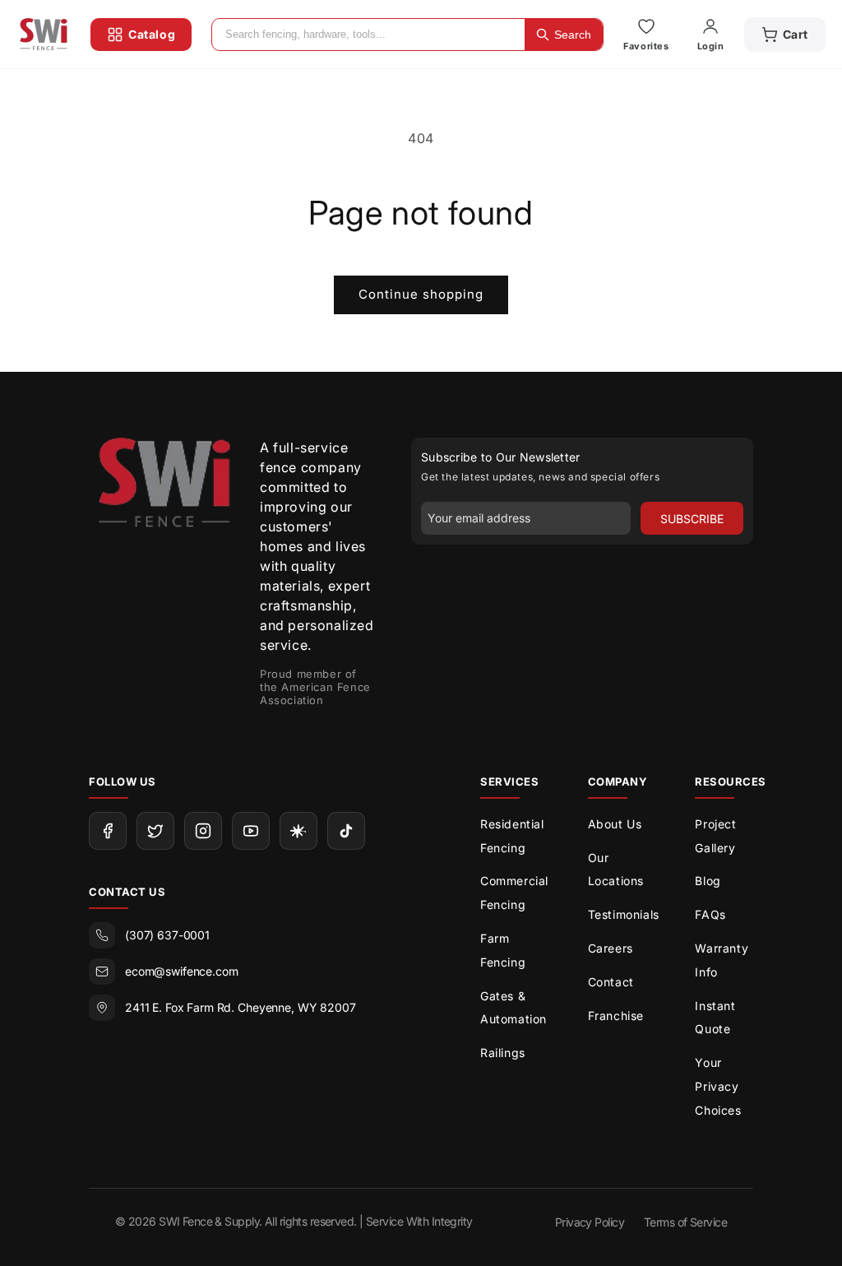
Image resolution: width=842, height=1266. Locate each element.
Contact (611, 982)
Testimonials (623, 914)
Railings (502, 1053)
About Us (615, 824)
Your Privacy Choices (718, 1086)
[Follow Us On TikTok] (346, 831)
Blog (707, 881)
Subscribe (692, 519)
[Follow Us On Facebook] (108, 831)
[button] (785, 34)
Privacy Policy (589, 1222)
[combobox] (368, 34)
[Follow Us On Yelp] (298, 831)
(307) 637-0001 (167, 935)
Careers (610, 948)
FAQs (710, 914)
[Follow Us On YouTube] (251, 831)
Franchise (616, 1016)
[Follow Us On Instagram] (203, 831)
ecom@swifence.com (181, 971)
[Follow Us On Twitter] (155, 831)
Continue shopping (421, 294)
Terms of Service (685, 1222)
